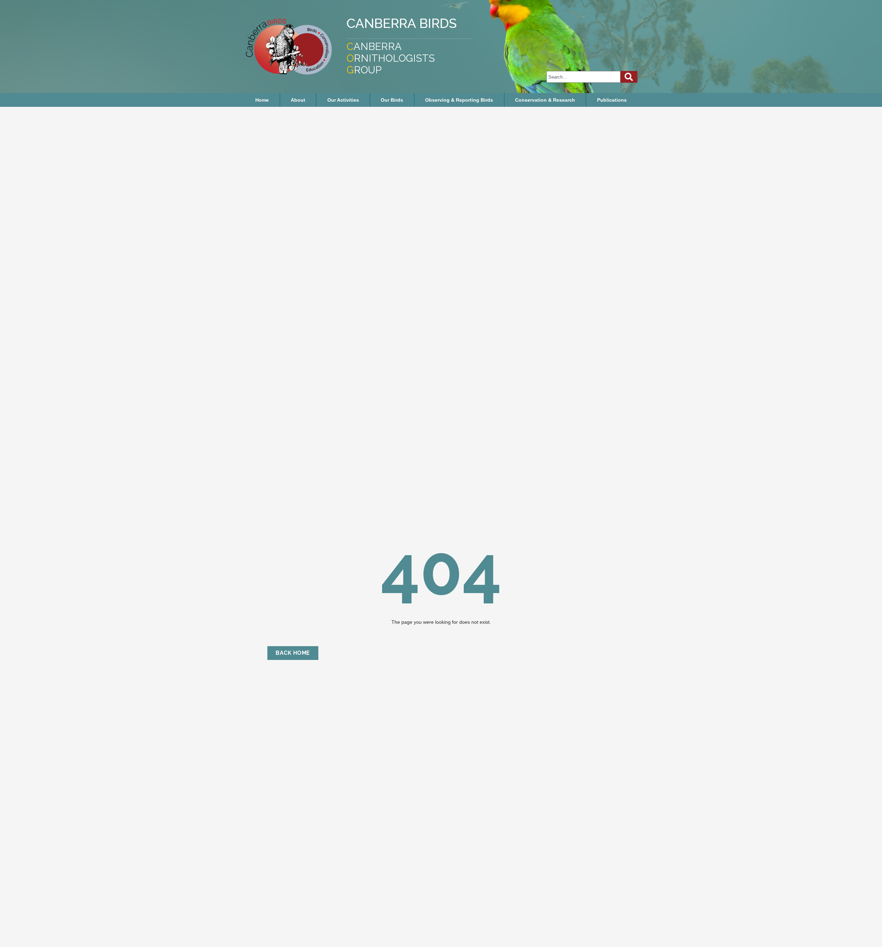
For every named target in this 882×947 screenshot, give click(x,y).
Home (262, 100)
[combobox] (583, 77)
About (298, 100)
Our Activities (343, 100)
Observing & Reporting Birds (459, 100)
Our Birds (392, 100)
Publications (612, 100)
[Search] (629, 77)
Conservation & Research (545, 100)
